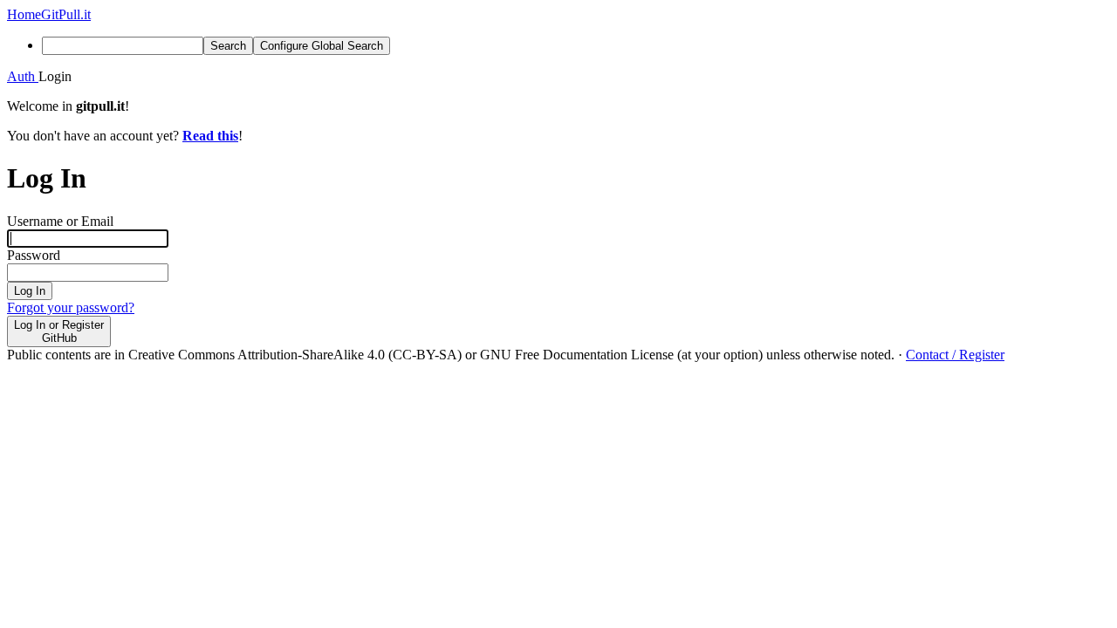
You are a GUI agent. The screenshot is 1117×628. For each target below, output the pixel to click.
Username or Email (60, 221)
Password (33, 255)
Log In (29, 290)
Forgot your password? (70, 307)
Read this (210, 135)
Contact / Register (955, 354)
